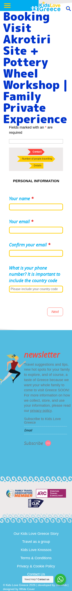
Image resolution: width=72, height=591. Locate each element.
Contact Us (36, 574)
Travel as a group (36, 542)
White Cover (27, 589)
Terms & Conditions (36, 558)
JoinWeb (61, 585)
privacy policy (41, 411)
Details (37, 165)
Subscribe (33, 443)
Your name (21, 198)
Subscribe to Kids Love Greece (42, 420)
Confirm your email (29, 245)
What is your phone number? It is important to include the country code (34, 274)
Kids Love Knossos (36, 550)
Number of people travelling (37, 158)
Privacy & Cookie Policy (36, 566)
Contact (37, 151)
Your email (21, 221)
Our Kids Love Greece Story (36, 534)
